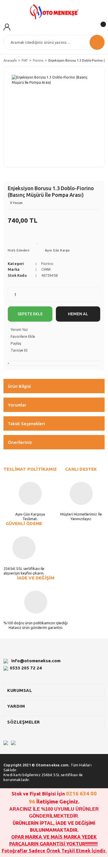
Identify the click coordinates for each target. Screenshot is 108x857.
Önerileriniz (20, 442)
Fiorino (47, 264)
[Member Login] (6, 26)
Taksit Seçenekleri (26, 423)
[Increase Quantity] (95, 298)
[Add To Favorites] (54, 336)
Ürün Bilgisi (19, 386)
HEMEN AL (78, 314)
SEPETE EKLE (30, 314)
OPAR (46, 269)
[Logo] (54, 11)
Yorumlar (17, 404)
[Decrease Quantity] (95, 291)
